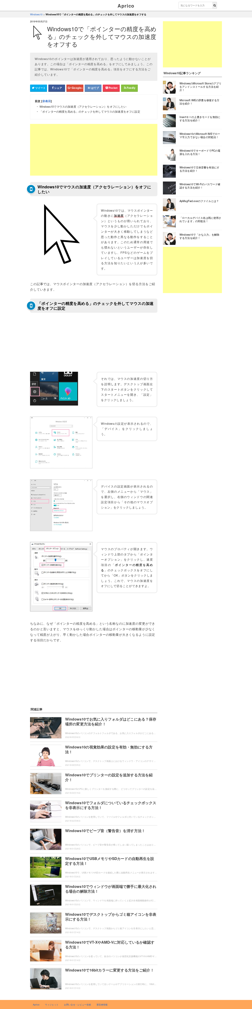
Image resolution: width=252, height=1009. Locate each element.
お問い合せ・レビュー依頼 (77, 1004)
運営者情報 (102, 1004)
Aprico (126, 5)
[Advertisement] (93, 150)
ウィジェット (51, 1004)
